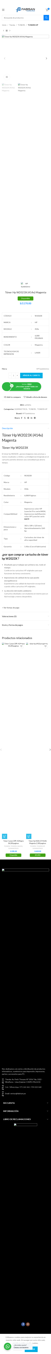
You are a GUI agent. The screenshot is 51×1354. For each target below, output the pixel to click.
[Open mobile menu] (3, 9)
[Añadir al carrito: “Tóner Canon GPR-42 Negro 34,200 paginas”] (4, 836)
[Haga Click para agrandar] (7, 77)
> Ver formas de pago (10, 608)
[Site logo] (25, 10)
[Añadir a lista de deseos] (21, 646)
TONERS (21, 25)
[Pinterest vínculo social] (28, 418)
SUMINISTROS (21, 409)
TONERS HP (33, 25)
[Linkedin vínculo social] (31, 418)
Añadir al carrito (31, 375)
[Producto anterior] (3, 30)
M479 (26, 519)
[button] (4, 58)
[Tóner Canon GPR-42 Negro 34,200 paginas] (13, 741)
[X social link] (25, 418)
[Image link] (25, 966)
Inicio (4, 25)
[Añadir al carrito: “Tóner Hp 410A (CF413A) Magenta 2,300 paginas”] (28, 836)
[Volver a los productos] (6, 30)
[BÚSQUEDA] (46, 17)
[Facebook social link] (21, 418)
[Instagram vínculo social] (28, 1324)
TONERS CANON (16, 846)
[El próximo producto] (9, 30)
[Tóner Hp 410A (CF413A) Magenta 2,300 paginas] (37, 741)
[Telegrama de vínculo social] (34, 418)
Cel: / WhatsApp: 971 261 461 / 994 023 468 (23, 1087)
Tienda (12, 25)
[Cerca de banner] (47, 2)
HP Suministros (28, 413)
